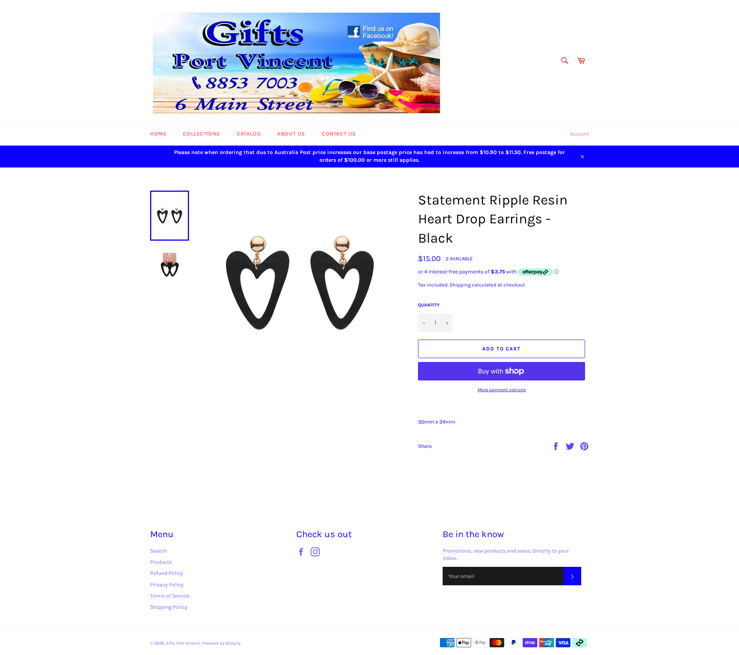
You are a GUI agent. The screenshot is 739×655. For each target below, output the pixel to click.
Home (158, 134)
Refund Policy (166, 573)
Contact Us (339, 134)
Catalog (249, 134)
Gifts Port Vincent (183, 643)
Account (579, 134)
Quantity (429, 305)
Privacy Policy (167, 584)
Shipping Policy (168, 607)
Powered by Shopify (221, 643)
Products (161, 562)
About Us (291, 134)
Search (158, 551)
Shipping (460, 285)
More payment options (502, 389)
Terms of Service (169, 596)
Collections (201, 134)
